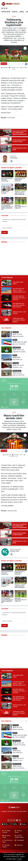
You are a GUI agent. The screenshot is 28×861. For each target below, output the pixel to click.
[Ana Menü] (6, 8)
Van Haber (15, 332)
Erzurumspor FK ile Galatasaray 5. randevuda (20, 180)
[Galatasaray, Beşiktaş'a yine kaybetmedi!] (14, 53)
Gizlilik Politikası (21, 852)
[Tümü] (26, 328)
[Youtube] (17, 820)
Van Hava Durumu (18, 831)
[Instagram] (14, 820)
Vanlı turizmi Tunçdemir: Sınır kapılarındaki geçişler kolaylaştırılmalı (19, 366)
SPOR (14, 16)
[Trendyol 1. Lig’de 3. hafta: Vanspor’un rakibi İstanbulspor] (21, 187)
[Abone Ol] (26, 64)
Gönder (4, 232)
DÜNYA (15, 339)
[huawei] (23, 824)
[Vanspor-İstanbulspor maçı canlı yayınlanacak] (7, 173)
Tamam (19, 859)
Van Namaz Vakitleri (6, 836)
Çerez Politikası (12, 852)
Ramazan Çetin (7, 454)
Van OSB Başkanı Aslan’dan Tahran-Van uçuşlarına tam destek (19, 335)
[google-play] (14, 824)
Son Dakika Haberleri (6, 845)
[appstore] (5, 824)
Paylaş (4, 63)
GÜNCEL (15, 12)
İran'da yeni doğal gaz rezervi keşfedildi (20, 343)
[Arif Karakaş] (5, 159)
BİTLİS (14, 355)
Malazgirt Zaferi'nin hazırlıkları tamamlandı (18, 374)
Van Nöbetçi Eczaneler (6, 831)
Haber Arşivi (20, 845)
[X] (11, 820)
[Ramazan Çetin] (5, 552)
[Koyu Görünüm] (2, 8)
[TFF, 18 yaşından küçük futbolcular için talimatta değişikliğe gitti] (7, 200)
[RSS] (20, 820)
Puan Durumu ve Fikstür (7, 841)
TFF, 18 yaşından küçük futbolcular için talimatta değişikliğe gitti (7, 207)
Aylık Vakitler (5, 407)
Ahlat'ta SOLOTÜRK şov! (17, 358)
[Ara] (4, 8)
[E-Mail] (11, 161)
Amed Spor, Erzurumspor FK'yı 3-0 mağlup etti (20, 207)
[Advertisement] (14, 258)
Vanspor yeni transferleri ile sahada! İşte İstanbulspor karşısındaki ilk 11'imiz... (19, 351)
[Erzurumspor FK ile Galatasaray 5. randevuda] (21, 173)
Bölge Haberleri (17, 370)
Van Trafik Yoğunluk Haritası (19, 836)
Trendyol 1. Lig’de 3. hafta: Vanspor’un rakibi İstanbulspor (20, 193)
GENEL (21, 12)
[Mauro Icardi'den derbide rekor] (14, 440)
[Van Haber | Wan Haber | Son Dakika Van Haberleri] (10, 3)
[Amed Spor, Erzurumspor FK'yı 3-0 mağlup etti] (21, 200)
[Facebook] (8, 820)
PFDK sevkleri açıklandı (5, 192)
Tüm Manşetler (20, 840)
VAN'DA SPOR (5, 12)
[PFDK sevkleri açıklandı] (7, 187)
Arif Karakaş (5, 67)
